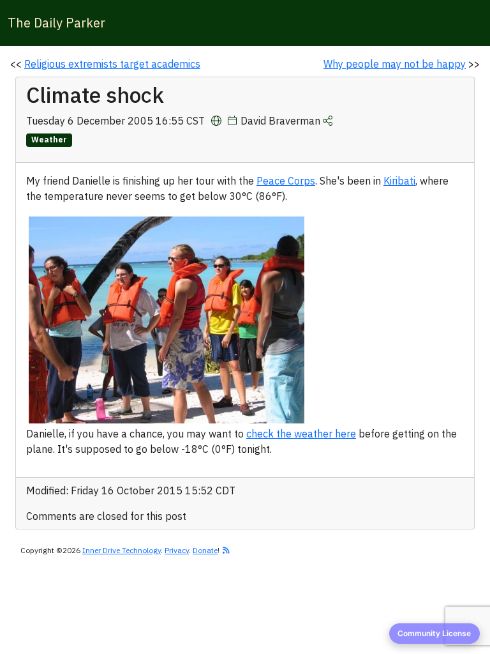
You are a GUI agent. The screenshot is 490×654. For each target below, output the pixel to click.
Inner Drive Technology (121, 550)
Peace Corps (285, 180)
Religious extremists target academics (112, 63)
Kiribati (399, 180)
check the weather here (301, 433)
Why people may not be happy (394, 63)
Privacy (177, 550)
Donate (205, 550)
